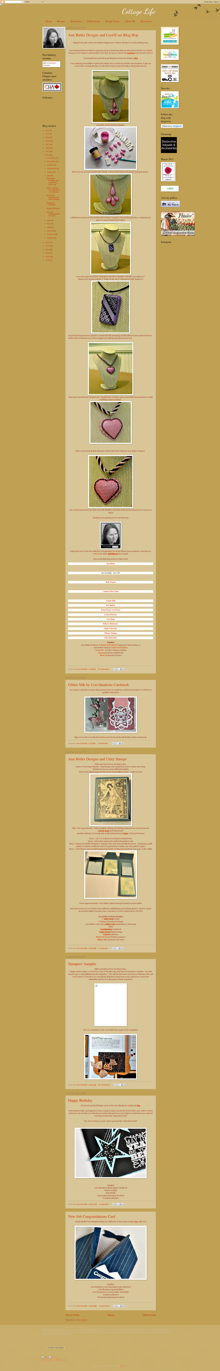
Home (49, 21)
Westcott (103, 655)
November (51, 161)
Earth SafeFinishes (119, 648)
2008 (47, 260)
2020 (47, 137)
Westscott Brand (103, 937)
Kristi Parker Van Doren (110, 610)
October (50, 165)
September (52, 168)
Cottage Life (138, 11)
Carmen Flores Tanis (111, 591)
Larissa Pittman (110, 615)
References (76, 21)
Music (44, 1360)
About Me (130, 21)
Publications (93, 21)
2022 (47, 130)
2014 (47, 155)
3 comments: (103, 743)
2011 (47, 249)
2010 (47, 253)
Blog (103, 737)
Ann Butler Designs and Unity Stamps (97, 758)
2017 (47, 144)
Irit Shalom (110, 605)
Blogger (123, 1366)
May (49, 224)
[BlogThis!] (116, 669)
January (50, 238)
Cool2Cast (99, 650)
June (49, 220)
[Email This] (114, 669)
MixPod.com (61, 1360)
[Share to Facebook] (121, 669)
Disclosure (146, 21)
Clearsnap (102, 653)
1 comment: (103, 948)
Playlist (50, 1360)
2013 (47, 242)
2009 (47, 256)
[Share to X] (119, 669)
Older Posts (149, 1315)
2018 (47, 141)
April (49, 227)
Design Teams (112, 21)
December (51, 158)
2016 (47, 148)
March (50, 231)
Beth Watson (111, 582)
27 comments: (103, 669)
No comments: (104, 1085)
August (50, 172)
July (49, 176)
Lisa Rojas (111, 619)
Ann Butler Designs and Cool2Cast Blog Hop (103, 34)
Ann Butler (147, 50)
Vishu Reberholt (110, 638)
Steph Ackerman (110, 628)
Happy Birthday (80, 1100)
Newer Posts (72, 1315)
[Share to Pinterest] (123, 669)
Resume (61, 21)
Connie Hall (110, 601)
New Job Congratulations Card (91, 1216)
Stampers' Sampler (82, 963)
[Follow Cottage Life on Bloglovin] (172, 127)
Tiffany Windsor (110, 633)
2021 (47, 134)
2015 (47, 151)
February (51, 234)
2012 (47, 246)
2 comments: (104, 1306)
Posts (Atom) (81, 1320)
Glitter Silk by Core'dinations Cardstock (98, 684)
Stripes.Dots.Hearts (109, 645)
